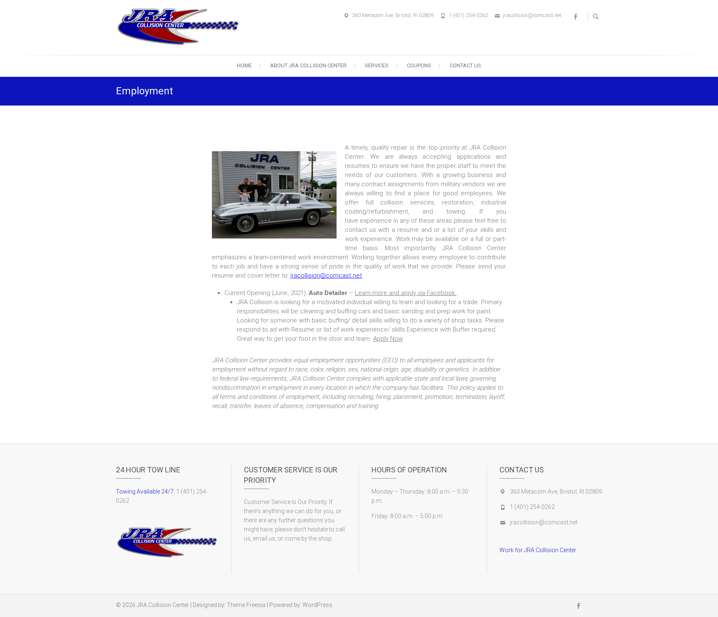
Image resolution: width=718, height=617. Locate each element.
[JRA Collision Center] (180, 26)
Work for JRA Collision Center (537, 550)
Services (377, 65)
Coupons (419, 65)
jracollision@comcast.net (532, 15)
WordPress (317, 605)
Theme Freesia (246, 605)
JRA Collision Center (163, 605)
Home (244, 65)
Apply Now (388, 338)
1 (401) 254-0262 (468, 15)
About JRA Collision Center (308, 65)
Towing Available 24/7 (145, 491)
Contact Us (465, 65)
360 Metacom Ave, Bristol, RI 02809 (392, 15)
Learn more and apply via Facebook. (406, 293)
